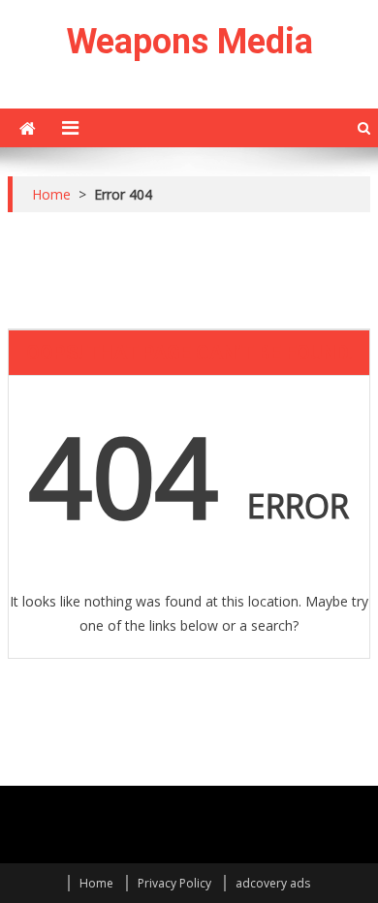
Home (96, 883)
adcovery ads (273, 883)
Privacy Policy (174, 883)
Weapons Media (189, 41)
